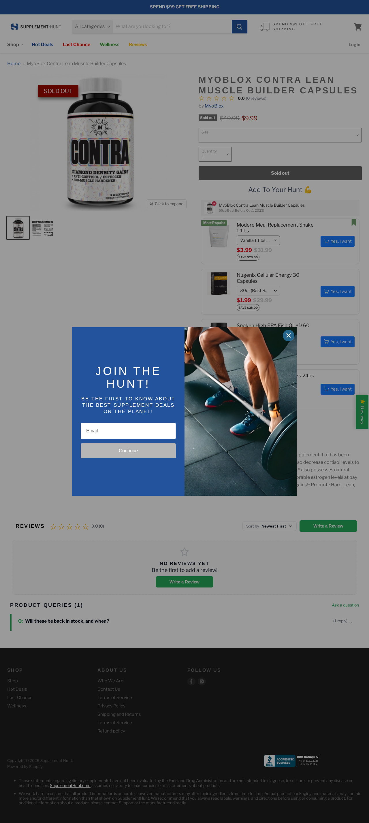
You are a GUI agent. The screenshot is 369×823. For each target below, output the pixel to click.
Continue (128, 450)
